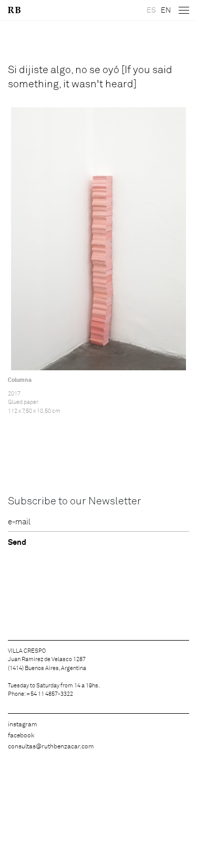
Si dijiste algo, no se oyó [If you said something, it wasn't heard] (90, 77)
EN (166, 10)
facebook (21, 736)
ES (151, 10)
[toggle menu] (184, 10)
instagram (22, 725)
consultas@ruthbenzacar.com (51, 747)
